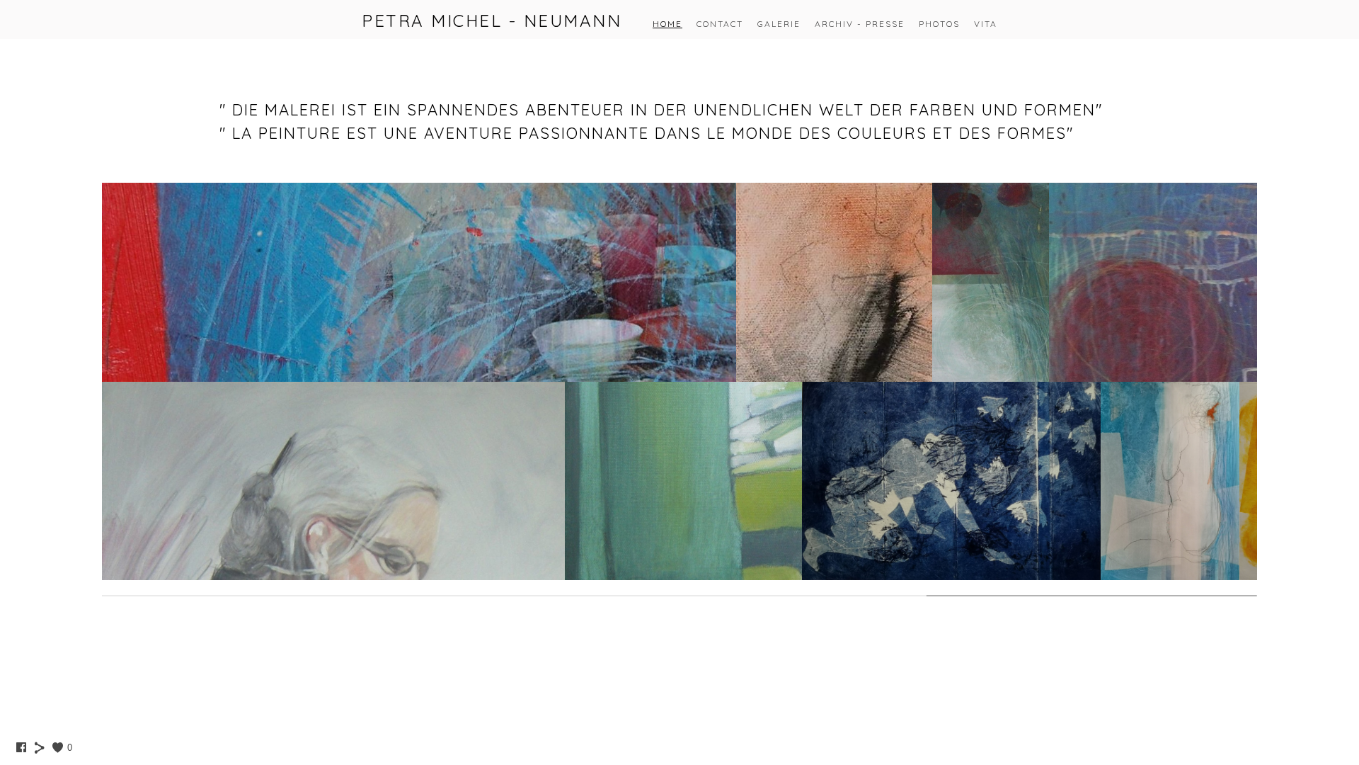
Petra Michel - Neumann (491, 20)
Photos (939, 23)
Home (667, 23)
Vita (985, 23)
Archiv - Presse (860, 23)
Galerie (779, 23)
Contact (719, 23)
